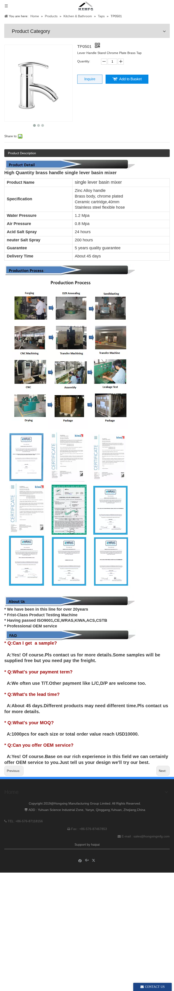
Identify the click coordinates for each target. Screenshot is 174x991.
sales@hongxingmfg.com (151, 836)
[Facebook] (80, 860)
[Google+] (87, 860)
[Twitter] (94, 860)
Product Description (22, 153)
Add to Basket (130, 79)
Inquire (89, 79)
